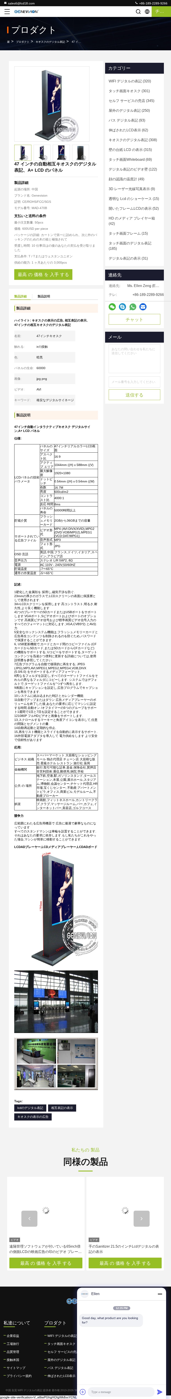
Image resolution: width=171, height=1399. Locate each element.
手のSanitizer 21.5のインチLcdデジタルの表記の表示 (124, 1249)
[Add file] (83, 1392)
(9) (132, 189)
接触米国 (13, 1360)
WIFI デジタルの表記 (62, 1336)
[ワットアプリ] (132, 306)
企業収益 (13, 1336)
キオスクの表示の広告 (33, 1116)
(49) (126, 179)
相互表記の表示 (62, 1108)
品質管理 (13, 1352)
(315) (130, 150)
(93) (127, 120)
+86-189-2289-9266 (152, 3)
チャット (134, 319)
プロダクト (22, 41)
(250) (129, 110)
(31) (128, 258)
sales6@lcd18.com (21, 3)
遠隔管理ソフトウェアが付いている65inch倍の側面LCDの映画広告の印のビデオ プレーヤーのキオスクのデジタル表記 (45, 1249)
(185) (130, 245)
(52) (134, 208)
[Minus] (160, 1294)
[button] (29, 1219)
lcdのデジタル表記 (30, 1108)
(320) (130, 81)
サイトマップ (16, 1368)
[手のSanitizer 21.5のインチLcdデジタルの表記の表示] (125, 1210)
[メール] (143, 307)
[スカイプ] (122, 307)
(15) (134, 199)
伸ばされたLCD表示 (61, 1376)
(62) (128, 130)
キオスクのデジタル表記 (50, 41)
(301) (129, 91)
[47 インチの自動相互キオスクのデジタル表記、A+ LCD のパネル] (52, 104)
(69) (130, 159)
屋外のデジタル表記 (61, 1360)
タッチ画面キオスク (61, 1344)
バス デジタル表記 (60, 1368)
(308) (133, 140)
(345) (131, 101)
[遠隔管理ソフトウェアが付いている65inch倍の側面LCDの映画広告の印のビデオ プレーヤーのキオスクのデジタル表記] (45, 1210)
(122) (133, 169)
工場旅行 (13, 1344)
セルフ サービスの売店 (63, 1352)
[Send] (159, 1392)
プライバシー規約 (19, 1376)
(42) (132, 221)
